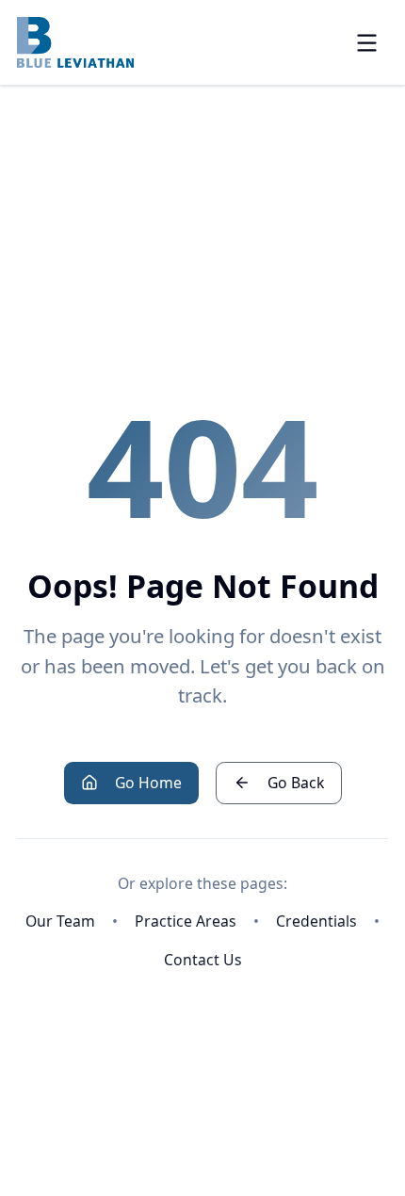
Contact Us (203, 959)
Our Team (60, 921)
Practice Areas (185, 921)
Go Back (295, 782)
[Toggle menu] (367, 43)
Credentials (316, 921)
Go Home (148, 782)
